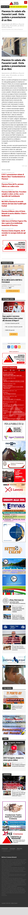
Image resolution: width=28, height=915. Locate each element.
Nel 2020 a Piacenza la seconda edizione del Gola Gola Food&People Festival (14, 204)
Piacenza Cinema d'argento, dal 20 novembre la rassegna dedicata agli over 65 (14, 233)
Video (5, 738)
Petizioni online (7, 263)
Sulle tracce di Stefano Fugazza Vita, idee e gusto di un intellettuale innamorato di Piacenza (14, 223)
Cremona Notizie (5, 848)
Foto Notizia (8, 688)
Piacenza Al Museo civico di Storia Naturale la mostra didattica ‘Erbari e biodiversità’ (14, 213)
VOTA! (14, 334)
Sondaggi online (8, 299)
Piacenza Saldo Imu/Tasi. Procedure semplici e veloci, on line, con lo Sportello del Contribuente (14, 194)
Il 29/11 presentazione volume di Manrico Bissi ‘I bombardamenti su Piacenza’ (13, 177)
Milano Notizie (19, 848)
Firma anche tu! (13, 291)
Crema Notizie (12, 848)
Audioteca (7, 774)
